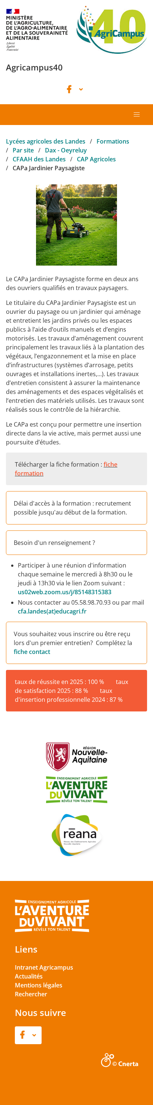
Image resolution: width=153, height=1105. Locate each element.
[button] (136, 114)
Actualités (29, 976)
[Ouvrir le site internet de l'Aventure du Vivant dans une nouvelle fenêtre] (52, 931)
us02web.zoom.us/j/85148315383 (64, 592)
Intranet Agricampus (44, 967)
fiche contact (32, 652)
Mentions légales (38, 985)
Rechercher (31, 994)
